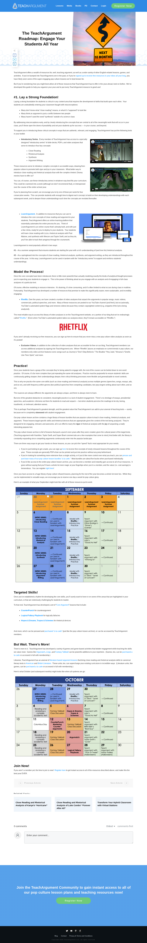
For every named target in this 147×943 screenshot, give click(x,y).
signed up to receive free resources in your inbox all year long (101, 76)
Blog (56, 936)
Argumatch (40, 652)
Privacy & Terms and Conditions (80, 936)
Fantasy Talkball (62, 652)
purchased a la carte (34, 667)
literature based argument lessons (63, 660)
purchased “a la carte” (53, 631)
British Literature (44, 663)
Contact (64, 936)
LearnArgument (28, 214)
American (30, 663)
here (64, 449)
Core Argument (62, 605)
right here (50, 468)
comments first (125, 826)
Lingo (48, 652)
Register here (60, 770)
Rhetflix (24, 299)
